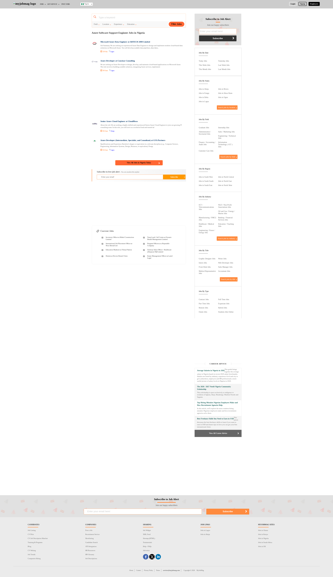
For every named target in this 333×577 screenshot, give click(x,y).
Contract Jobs (204, 299)
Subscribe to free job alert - (118, 172)
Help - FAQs (147, 546)
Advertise (146, 550)
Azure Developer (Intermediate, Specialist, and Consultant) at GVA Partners (132, 140)
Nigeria (86, 4)
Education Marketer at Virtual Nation (119, 250)
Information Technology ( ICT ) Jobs (225, 144)
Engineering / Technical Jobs (227, 137)
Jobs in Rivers (223, 89)
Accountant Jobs (224, 271)
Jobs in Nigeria (263, 538)
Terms (158, 570)
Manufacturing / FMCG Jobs (207, 219)
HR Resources (90, 550)
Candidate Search (91, 542)
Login (293, 4)
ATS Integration (91, 546)
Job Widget (147, 530)
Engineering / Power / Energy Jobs (207, 231)
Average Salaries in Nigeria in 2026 (211, 371)
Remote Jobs (203, 308)
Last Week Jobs (223, 65)
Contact (138, 570)
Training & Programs (35, 542)
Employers (314, 4)
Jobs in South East (205, 185)
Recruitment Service (92, 534)
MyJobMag (200, 570)
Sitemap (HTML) (149, 538)
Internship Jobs (223, 128)
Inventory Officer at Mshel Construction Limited (120, 238)
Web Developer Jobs (225, 263)
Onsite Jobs (203, 312)
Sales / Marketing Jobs (226, 132)
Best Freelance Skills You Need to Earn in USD (215, 419)
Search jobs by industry (226, 238)
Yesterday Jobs (223, 61)
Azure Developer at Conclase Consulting (117, 61)
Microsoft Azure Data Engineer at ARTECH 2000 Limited (125, 42)
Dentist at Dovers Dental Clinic (117, 256)
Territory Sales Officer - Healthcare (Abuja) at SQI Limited (159, 251)
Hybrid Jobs (222, 308)
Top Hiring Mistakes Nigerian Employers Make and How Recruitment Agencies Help (217, 404)
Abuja (112, 131)
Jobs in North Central (226, 177)
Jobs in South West (206, 177)
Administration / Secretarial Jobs (205, 133)
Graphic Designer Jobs (207, 259)
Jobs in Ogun (223, 97)
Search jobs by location (226, 107)
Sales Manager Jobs (225, 267)
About (131, 570)
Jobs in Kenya (263, 534)
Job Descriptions (91, 558)
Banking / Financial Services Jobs (225, 219)
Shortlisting (89, 538)
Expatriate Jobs (223, 304)
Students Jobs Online (225, 312)
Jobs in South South (206, 181)
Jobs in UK (262, 546)
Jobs (42, 4)
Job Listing (32, 530)
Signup (302, 4)
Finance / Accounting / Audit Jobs (207, 143)
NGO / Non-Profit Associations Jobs (225, 206)
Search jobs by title (228, 279)
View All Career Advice (218, 433)
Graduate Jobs (204, 128)
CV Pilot (31, 534)
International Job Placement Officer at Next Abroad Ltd (119, 245)
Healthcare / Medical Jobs (206, 225)
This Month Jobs (205, 69)
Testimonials (147, 542)
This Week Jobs (204, 65)
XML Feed (147, 534)
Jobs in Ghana (263, 530)
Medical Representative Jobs (207, 272)
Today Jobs (203, 61)
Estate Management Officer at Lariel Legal (160, 257)
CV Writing (32, 550)
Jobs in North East (225, 181)
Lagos (112, 51)
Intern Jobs (203, 263)
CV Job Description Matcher (38, 538)
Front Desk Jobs (205, 267)
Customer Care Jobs (206, 151)
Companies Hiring (34, 558)
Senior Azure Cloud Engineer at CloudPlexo (119, 121)
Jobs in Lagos (204, 101)
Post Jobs (66, 4)
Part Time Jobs (204, 304)
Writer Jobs (222, 259)
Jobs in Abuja (204, 89)
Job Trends (31, 554)
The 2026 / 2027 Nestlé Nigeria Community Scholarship (214, 388)
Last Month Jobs (224, 69)
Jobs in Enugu (204, 93)
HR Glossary (89, 554)
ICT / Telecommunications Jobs (206, 207)
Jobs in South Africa (265, 542)
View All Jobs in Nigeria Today (139, 163)
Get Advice (52, 4)
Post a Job (88, 530)
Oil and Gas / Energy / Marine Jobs (226, 212)
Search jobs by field (227, 157)
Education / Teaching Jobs (226, 225)
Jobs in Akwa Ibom (225, 93)
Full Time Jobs (223, 299)
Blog (29, 546)
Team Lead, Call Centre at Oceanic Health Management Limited (159, 238)
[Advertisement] (139, 96)
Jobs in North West (225, 185)
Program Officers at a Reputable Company (158, 245)
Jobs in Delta (203, 97)
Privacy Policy (148, 570)
